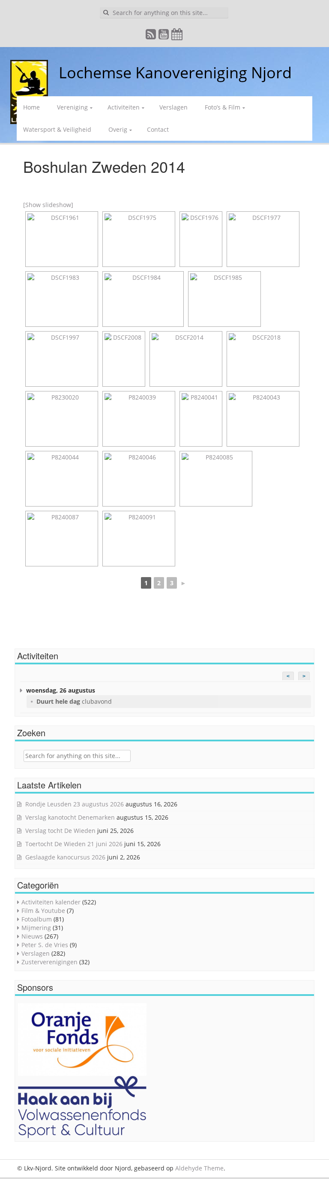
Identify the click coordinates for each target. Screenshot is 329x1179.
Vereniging (72, 107)
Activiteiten (124, 107)
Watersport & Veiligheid (57, 129)
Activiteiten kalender (51, 902)
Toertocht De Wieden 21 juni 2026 (74, 844)
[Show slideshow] (48, 205)
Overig (117, 129)
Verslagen (173, 107)
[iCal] (177, 36)
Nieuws (32, 936)
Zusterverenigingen (49, 962)
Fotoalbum (36, 919)
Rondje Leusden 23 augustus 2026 (74, 804)
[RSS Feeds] (151, 36)
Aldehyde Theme (199, 1168)
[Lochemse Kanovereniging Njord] (52, 72)
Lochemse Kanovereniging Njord (175, 72)
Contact (158, 129)
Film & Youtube (43, 910)
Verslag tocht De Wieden (60, 830)
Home (31, 107)
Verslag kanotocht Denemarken (70, 817)
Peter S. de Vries (44, 945)
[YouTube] (164, 36)
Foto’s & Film (222, 107)
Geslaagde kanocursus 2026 (65, 857)
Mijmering (36, 928)
